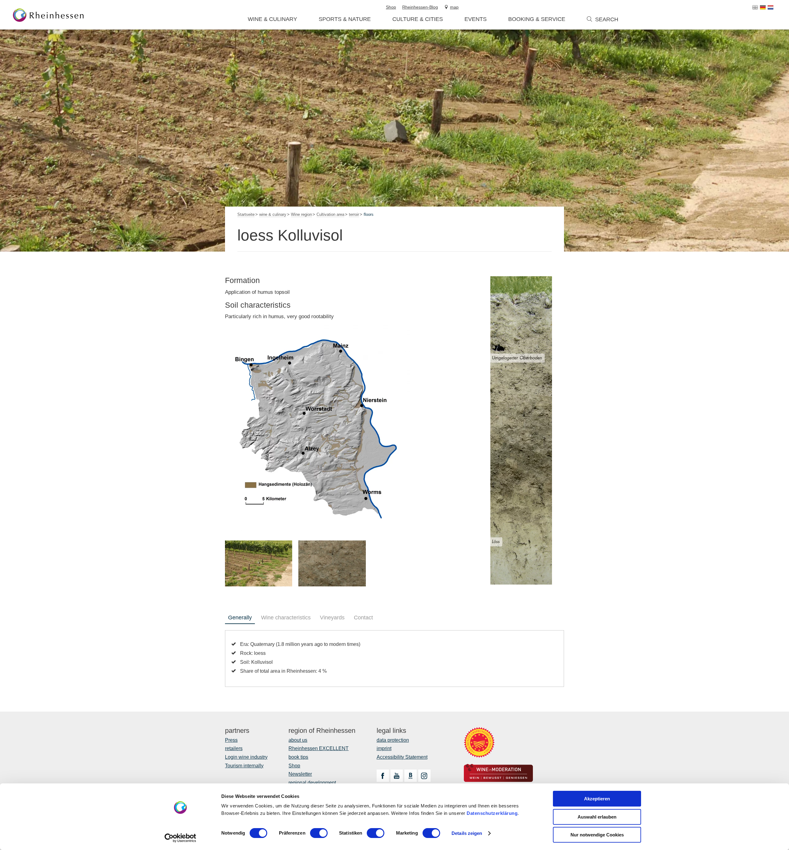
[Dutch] (770, 7)
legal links (391, 730)
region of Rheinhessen (321, 730)
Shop (294, 765)
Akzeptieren (597, 798)
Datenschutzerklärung (492, 813)
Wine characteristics (286, 617)
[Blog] (410, 776)
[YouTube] (396, 776)
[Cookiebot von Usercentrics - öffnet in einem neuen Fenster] (180, 838)
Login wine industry (246, 757)
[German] (763, 7)
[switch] (319, 833)
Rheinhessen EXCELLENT (318, 748)
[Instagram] (424, 776)
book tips (298, 757)
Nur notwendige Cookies (597, 834)
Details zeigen (467, 833)
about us (297, 740)
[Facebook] (383, 776)
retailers (234, 748)
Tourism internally (244, 765)
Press (231, 740)
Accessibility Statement (402, 757)
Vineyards (332, 617)
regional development (312, 782)
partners (237, 730)
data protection (393, 740)
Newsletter (300, 774)
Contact (363, 617)
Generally (240, 617)
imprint (384, 748)
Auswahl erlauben (597, 816)
